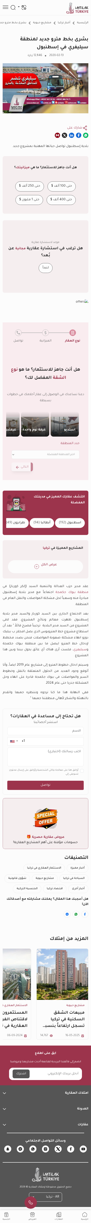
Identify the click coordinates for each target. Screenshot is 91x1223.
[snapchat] (7, 1149)
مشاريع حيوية (42, 22)
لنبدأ (45, 268)
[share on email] (57, 135)
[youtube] (83, 1149)
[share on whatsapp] (85, 135)
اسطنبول (70, 523)
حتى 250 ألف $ (29, 186)
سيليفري (80, 650)
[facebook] (70, 1149)
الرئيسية (82, 22)
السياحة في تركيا (74, 878)
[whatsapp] (32, 1149)
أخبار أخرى (78, 888)
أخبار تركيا (64, 22)
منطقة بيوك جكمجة (71, 592)
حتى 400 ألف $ (61, 200)
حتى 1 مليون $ (29, 200)
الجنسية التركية (27, 888)
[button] (14, 741)
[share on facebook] (78, 135)
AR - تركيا (52, 1197)
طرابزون (15, 523)
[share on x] (64, 135)
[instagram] (45, 1149)
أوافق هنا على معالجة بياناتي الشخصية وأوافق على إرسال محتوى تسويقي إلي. (43, 772)
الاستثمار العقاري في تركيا (44, 868)
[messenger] (20, 1149)
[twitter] (58, 1149)
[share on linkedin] (71, 135)
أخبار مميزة (77, 868)
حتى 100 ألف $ (61, 186)
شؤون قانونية (17, 878)
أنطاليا (41, 523)
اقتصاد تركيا (55, 888)
